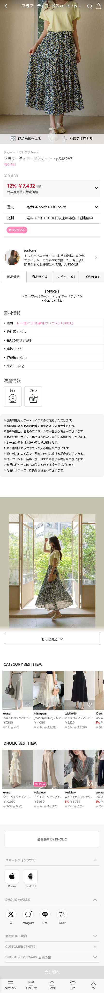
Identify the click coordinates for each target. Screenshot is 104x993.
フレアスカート (29, 152)
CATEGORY (10, 988)
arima (6, 713)
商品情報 (13, 277)
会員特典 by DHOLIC (52, 839)
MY (93, 988)
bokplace (39, 792)
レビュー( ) (66, 277)
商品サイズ (39, 277)
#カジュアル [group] (17, 230)
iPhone (11, 886)
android (31, 886)
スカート (9, 152)
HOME (52, 988)
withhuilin (71, 713)
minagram (40, 713)
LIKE (73, 988)
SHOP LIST (31, 988)
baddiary (70, 792)
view (94, 257)
